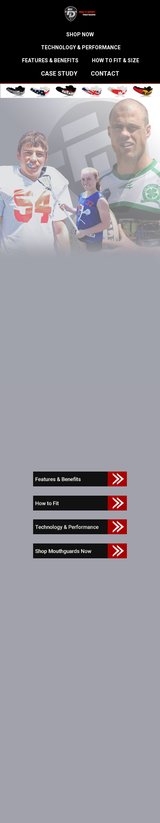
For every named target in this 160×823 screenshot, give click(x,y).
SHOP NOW (80, 34)
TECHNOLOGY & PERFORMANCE (81, 47)
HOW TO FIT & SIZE (115, 60)
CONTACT (105, 73)
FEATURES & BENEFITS (50, 60)
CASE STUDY (59, 73)
